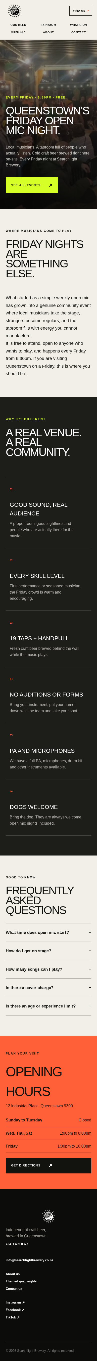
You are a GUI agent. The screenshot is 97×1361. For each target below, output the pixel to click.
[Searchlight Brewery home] (14, 10)
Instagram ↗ (15, 1302)
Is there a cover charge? (48, 987)
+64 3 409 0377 (17, 1244)
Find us (81, 10)
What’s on (78, 24)
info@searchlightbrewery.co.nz (29, 1260)
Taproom (48, 24)
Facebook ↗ (15, 1310)
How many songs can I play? (48, 969)
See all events (31, 185)
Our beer (18, 24)
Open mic (18, 32)
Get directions (31, 1165)
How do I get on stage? (48, 951)
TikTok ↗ (13, 1317)
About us (13, 1274)
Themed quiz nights (21, 1281)
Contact (78, 32)
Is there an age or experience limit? (48, 1006)
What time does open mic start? (48, 932)
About (48, 32)
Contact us (14, 1289)
